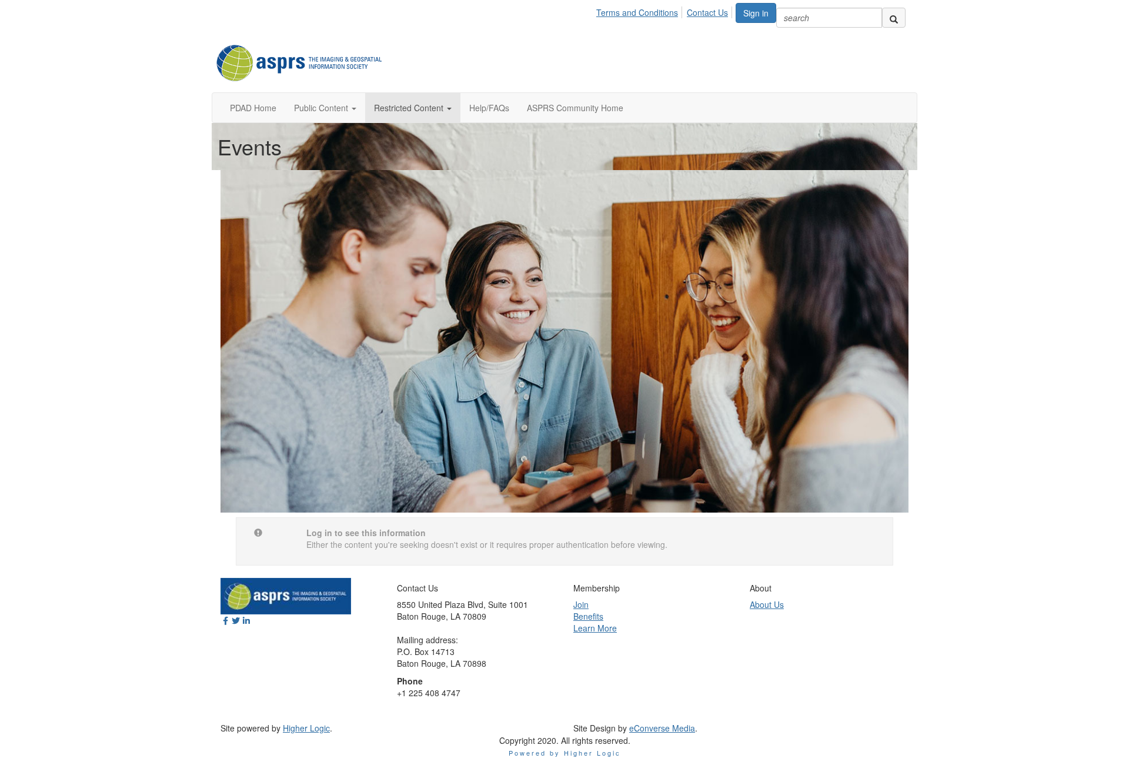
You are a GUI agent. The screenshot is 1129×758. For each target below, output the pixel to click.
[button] (325, 107)
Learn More (595, 628)
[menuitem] (640, 10)
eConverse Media (662, 728)
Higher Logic (306, 728)
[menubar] (665, 10)
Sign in (756, 13)
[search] (894, 18)
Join (581, 604)
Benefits (588, 616)
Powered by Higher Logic (565, 752)
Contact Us (707, 12)
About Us (767, 604)
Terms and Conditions (637, 12)
